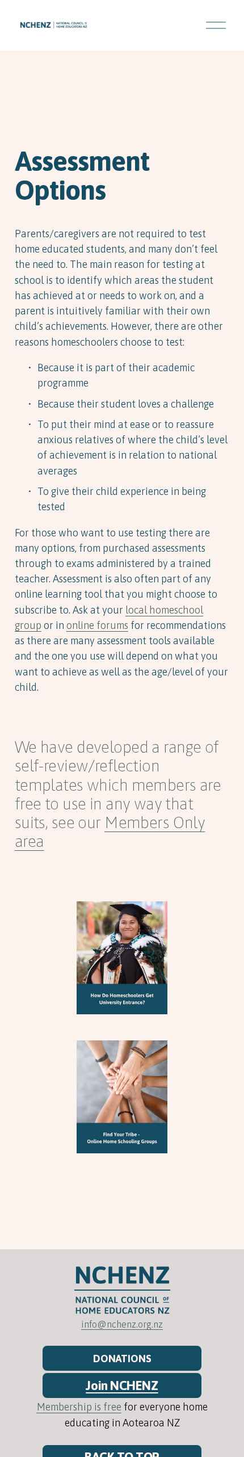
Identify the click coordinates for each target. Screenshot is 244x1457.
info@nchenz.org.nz (122, 1324)
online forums (97, 625)
